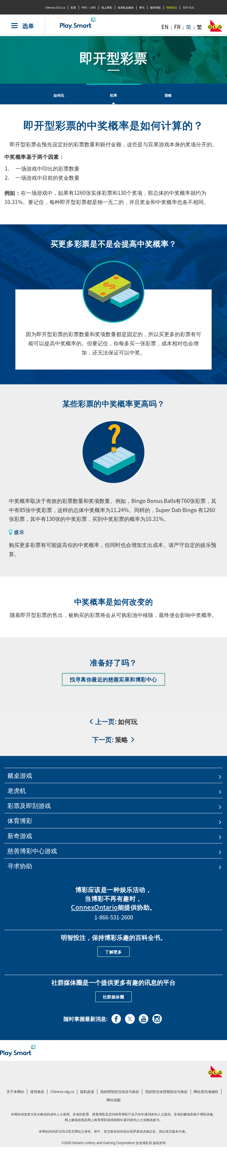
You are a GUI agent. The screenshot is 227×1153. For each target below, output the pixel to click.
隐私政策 (88, 1092)
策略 (168, 95)
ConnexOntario (94, 907)
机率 (113, 95)
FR (177, 27)
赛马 (142, 7)
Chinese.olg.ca (63, 1092)
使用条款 (37, 1091)
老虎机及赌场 (126, 7)
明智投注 (171, 7)
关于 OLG (188, 7)
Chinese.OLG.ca (55, 7)
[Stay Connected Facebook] (116, 1018)
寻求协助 (19, 865)
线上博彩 (106, 7)
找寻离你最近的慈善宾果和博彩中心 (116, 680)
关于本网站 (15, 1091)
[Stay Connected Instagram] (157, 1018)
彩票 (73, 7)
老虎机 (16, 790)
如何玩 (58, 95)
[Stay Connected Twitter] (130, 1018)
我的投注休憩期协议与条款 (167, 1092)
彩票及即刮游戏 (29, 805)
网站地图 (113, 1099)
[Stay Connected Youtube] (143, 1018)
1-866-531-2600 (113, 917)
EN (164, 27)
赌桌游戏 (19, 775)
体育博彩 (19, 820)
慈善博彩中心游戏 (32, 850)
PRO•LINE (89, 7)
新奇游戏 (19, 835)
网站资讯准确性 (206, 1091)
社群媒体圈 (113, 996)
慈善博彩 (155, 7)
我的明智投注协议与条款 (120, 1092)
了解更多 (113, 951)
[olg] (214, 27)
